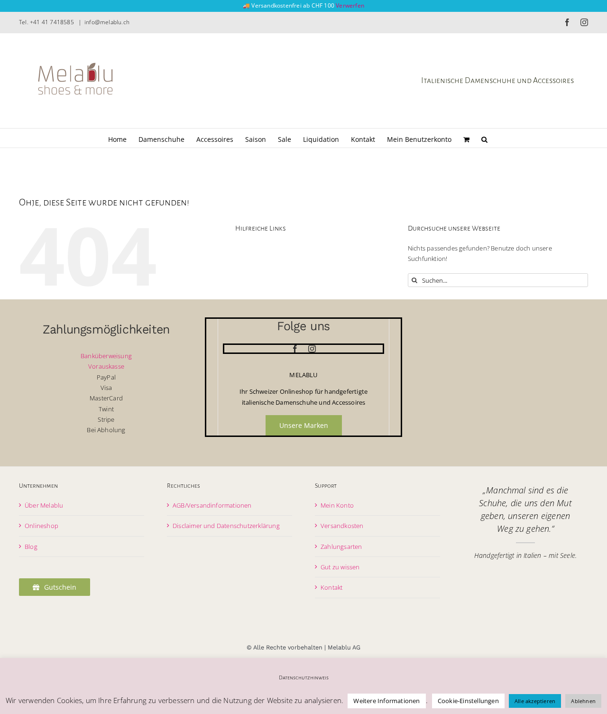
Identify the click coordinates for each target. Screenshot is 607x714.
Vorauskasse (106, 366)
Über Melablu (44, 505)
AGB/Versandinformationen (212, 505)
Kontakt (331, 587)
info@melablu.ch (106, 22)
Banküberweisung (106, 356)
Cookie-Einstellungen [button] (468, 700)
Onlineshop (41, 525)
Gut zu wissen (340, 567)
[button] (484, 138)
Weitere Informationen (386, 700)
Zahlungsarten (341, 546)
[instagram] (312, 348)
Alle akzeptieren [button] (535, 701)
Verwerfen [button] (350, 5)
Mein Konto (337, 505)
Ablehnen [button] (583, 701)
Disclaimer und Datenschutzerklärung (226, 525)
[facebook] (295, 348)
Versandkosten (342, 525)
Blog (31, 546)
